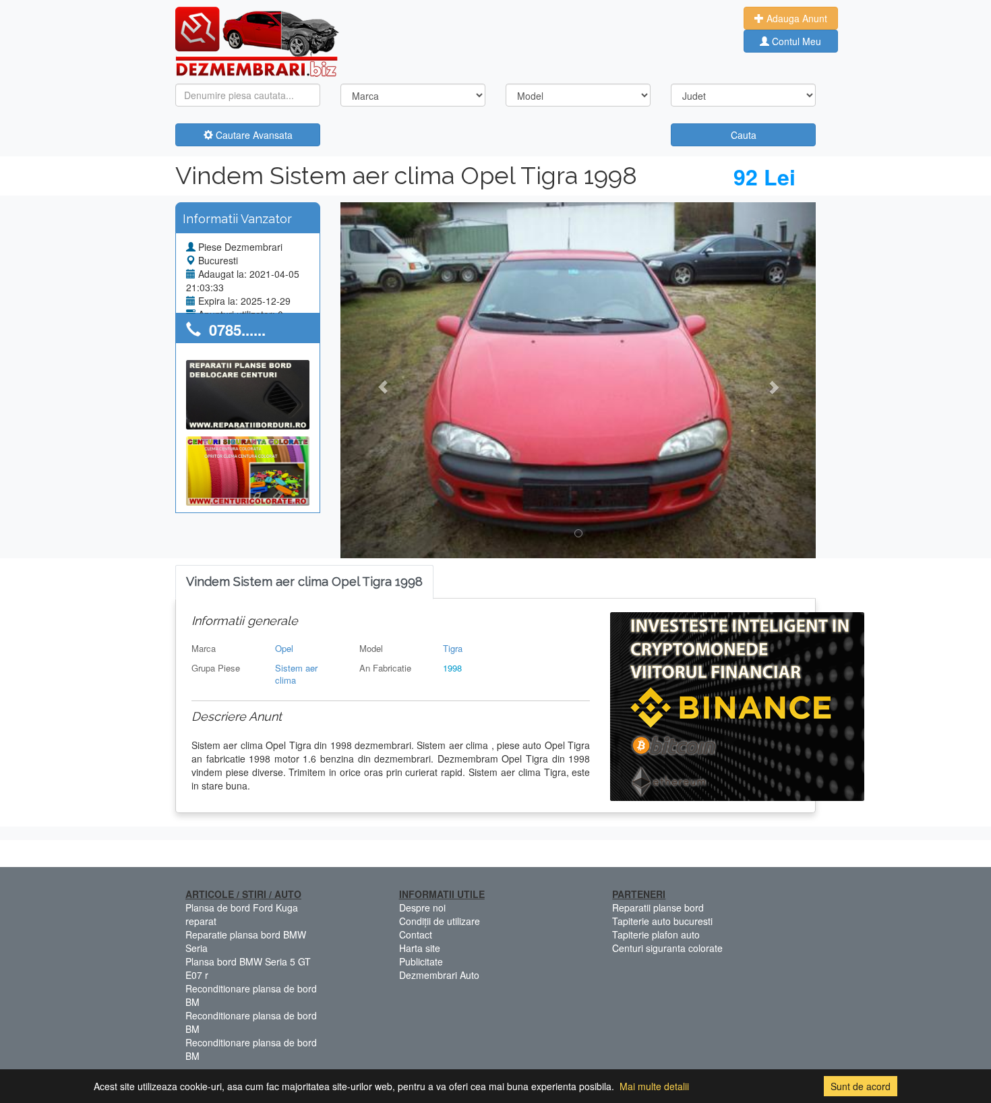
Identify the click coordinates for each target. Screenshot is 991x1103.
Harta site (419, 948)
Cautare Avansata (253, 135)
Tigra (452, 648)
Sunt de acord (861, 1086)
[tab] (304, 582)
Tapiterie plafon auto (656, 934)
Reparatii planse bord (658, 907)
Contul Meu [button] (795, 41)
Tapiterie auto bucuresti (662, 921)
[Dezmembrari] (257, 40)
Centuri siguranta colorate (667, 948)
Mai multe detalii (654, 1086)
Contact (415, 934)
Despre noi (422, 907)
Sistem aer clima (296, 674)
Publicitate (421, 961)
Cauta (743, 135)
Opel (284, 648)
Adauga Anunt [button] (795, 18)
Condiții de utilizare (439, 921)
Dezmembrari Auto (439, 975)
